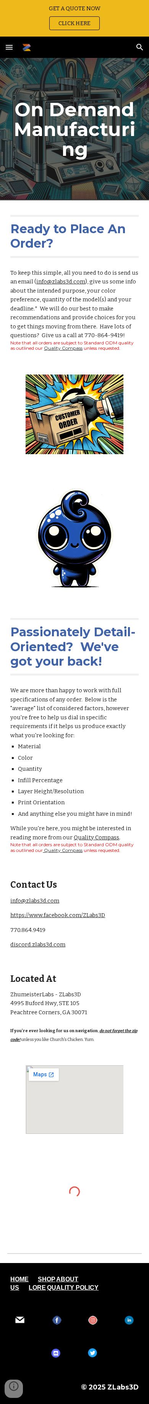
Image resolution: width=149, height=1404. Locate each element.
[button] (9, 47)
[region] (74, 18)
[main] (74, 129)
